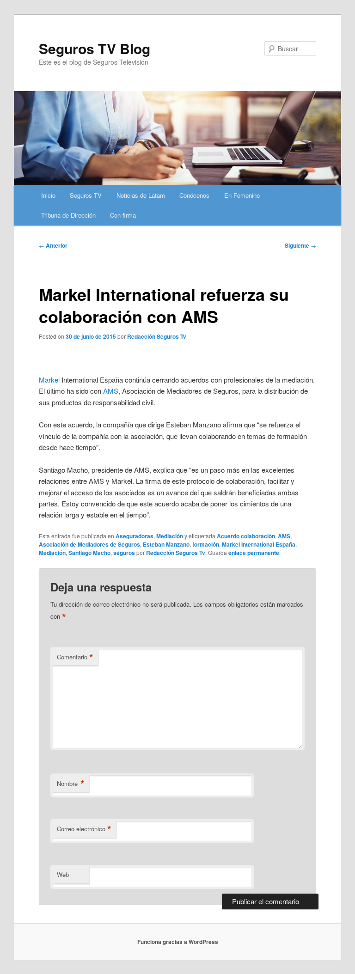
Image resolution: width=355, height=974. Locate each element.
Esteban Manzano (166, 544)
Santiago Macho (89, 552)
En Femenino (242, 195)
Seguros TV (86, 195)
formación (205, 544)
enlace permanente (253, 552)
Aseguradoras (134, 536)
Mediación (169, 536)
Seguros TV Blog (94, 48)
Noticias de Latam (140, 195)
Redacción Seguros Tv (156, 336)
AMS (110, 391)
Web (63, 874)
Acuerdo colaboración (246, 536)
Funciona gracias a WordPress (177, 941)
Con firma (123, 215)
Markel (49, 379)
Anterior (53, 245)
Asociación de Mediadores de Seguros (89, 544)
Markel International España (258, 544)
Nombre (71, 783)
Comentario (75, 657)
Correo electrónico (84, 829)
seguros (124, 552)
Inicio (48, 195)
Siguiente (300, 245)
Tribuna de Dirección (68, 215)
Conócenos (194, 195)
